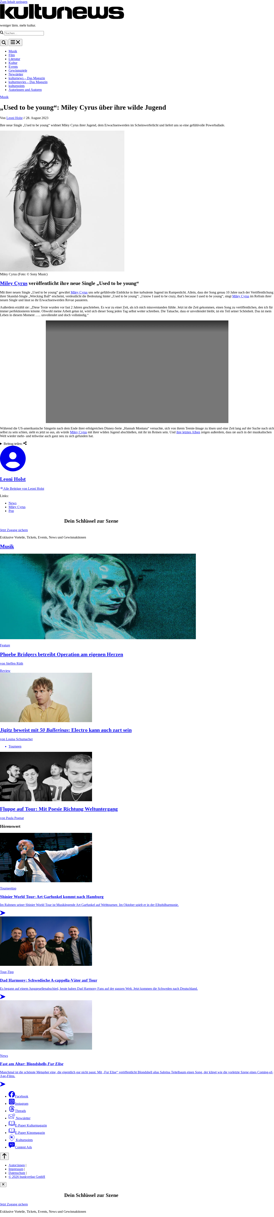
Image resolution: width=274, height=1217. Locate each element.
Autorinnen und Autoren (25, 89)
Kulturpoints (24, 1140)
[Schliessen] (3, 1184)
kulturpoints (17, 86)
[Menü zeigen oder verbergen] (15, 42)
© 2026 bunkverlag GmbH (27, 1177)
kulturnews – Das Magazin (27, 78)
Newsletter (16, 74)
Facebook (21, 1096)
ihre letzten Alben (188, 432)
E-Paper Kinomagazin (30, 1132)
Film (12, 55)
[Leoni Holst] (137, 459)
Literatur (14, 59)
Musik (13, 51)
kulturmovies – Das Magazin (28, 82)
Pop (11, 511)
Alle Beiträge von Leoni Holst (23, 488)
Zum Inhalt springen (13, 2)
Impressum (16, 1169)
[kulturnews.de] (62, 18)
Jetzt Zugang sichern (14, 530)
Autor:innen (17, 1165)
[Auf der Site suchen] (4, 43)
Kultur (13, 63)
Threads (20, 1111)
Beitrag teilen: (13, 443)
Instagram (21, 1103)
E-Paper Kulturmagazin (31, 1125)
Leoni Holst (14, 118)
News (12, 503)
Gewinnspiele (18, 70)
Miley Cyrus (13, 283)
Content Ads (23, 1147)
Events (13, 66)
